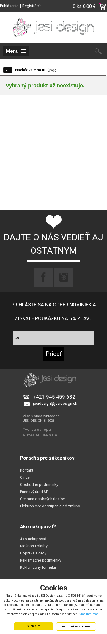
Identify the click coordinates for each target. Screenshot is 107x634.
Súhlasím (33, 626)
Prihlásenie (9, 6)
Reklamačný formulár (38, 567)
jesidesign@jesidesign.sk (55, 403)
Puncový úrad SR (34, 491)
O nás (25, 477)
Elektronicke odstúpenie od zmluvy (50, 506)
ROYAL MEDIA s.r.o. (40, 435)
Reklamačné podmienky (40, 560)
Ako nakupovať (33, 539)
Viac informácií (89, 614)
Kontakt (26, 470)
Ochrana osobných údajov (42, 499)
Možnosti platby (34, 546)
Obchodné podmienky (39, 484)
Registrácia (32, 6)
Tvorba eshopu (37, 429)
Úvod (52, 70)
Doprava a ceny (33, 553)
